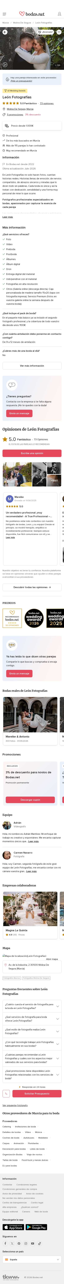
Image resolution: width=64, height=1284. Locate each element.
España (13, 1259)
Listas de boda (37, 1149)
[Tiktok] (39, 1243)
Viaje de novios (34, 1154)
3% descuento (33, 114)
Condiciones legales (26, 1184)
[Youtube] (32, 1243)
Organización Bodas (12, 1154)
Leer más (7, 217)
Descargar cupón (30, 799)
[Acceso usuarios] (59, 14)
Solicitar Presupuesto (37, 1093)
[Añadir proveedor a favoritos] (59, 32)
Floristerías (33, 1143)
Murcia (5, 22)
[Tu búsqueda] (4, 32)
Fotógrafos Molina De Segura (36, 978)
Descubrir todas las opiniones (31, 587)
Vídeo (28, 1132)
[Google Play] (36, 1229)
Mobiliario (43, 1137)
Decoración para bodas (14, 1149)
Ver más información (32, 365)
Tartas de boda (10, 1160)
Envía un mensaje (19, 413)
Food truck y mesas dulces (35, 1160)
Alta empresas (9, 1207)
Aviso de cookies (34, 1193)
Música (38, 1132)
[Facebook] (5, 1243)
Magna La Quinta (16, 930)
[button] (32, 398)
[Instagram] (26, 1243)
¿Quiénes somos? (29, 1207)
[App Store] (13, 1229)
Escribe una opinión (32, 453)
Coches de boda (10, 1137)
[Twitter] (12, 1243)
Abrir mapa (52, 959)
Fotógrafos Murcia (11, 978)
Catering (6, 1126)
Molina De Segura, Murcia (20, 109)
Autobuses (28, 1137)
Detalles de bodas (11, 1132)
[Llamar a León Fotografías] (6, 1093)
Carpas (5, 1143)
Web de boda (41, 1211)
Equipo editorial (10, 1211)
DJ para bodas (9, 1165)
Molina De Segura (22, 22)
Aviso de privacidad (12, 1193)
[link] (30, 721)
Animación (19, 1143)
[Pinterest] (19, 1243)
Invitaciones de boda (25, 1126)
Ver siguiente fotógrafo (15, 1105)
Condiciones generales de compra (19, 1189)
